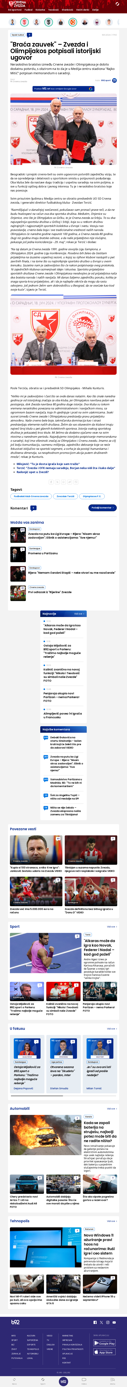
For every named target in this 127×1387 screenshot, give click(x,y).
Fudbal (29, 9)
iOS (87, 1290)
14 (109, 1041)
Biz (13, 1344)
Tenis (87, 934)
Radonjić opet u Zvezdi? (33, 472)
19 (58, 880)
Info (13, 1335)
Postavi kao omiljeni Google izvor (55, 88)
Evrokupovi (35, 529)
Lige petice (57, 1062)
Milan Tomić (94, 1088)
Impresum (67, 1340)
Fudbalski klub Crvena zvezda (31, 496)
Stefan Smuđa (59, 1088)
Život (14, 1349)
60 (58, 838)
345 (46, 737)
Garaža (88, 1116)
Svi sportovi (15, 9)
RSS (64, 1358)
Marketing (67, 1335)
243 (46, 779)
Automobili (32, 1353)
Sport (14, 1340)
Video (50, 1335)
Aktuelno (17, 1190)
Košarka (40, 9)
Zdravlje (16, 1353)
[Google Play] (104, 1343)
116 (45, 807)
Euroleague (35, 548)
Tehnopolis (33, 1349)
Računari (89, 1229)
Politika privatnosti (72, 1349)
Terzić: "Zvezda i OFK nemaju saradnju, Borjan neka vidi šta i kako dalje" (66, 468)
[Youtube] (114, 1322)
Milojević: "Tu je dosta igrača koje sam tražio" (48, 464)
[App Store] (104, 1352)
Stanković (67, 9)
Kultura (31, 1335)
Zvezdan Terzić (65, 496)
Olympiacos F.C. (92, 496)
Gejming (54, 1290)
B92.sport (106, 80)
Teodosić (53, 9)
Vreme (50, 1349)
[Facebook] (95, 1322)
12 (23, 568)
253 (22, 529)
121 (46, 795)
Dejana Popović (23, 1088)
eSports (31, 1344)
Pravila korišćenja (72, 1344)
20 (22, 588)
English (51, 1344)
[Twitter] (101, 1322)
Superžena (32, 1340)
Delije (95, 9)
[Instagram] (107, 1322)
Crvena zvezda (37, 587)
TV (48, 1340)
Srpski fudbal (18, 35)
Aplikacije (67, 1353)
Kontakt (66, 1362)
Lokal (30, 1358)
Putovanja (17, 1358)
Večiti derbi (82, 9)
